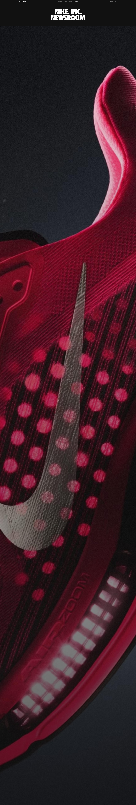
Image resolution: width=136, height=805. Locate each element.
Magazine (60, 1)
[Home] (22, 1)
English (111, 1)
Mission (65, 1)
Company (70, 1)
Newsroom (76, 1)
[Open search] (116, 1)
